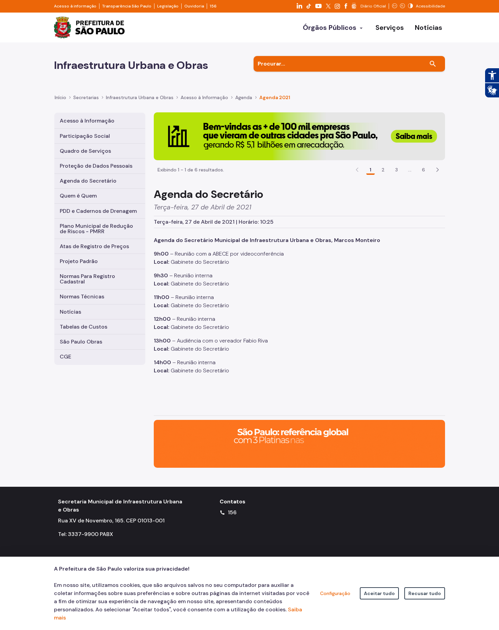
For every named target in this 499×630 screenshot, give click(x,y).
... (409, 170)
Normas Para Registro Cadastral (87, 279)
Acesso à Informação (204, 97)
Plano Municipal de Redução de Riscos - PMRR (96, 228)
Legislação (168, 6)
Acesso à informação (75, 6)
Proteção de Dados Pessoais (96, 165)
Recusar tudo (424, 593)
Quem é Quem (78, 195)
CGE (65, 356)
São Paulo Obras (81, 341)
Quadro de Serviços (85, 150)
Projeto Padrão (79, 261)
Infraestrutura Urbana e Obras (139, 97)
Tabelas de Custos (83, 326)
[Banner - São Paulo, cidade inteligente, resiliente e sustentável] (299, 443)
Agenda (243, 97)
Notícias (70, 311)
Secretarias (86, 97)
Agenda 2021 (274, 97)
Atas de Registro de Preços (94, 246)
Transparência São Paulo (126, 6)
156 (213, 6)
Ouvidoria (194, 6)
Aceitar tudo (379, 593)
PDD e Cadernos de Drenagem (98, 211)
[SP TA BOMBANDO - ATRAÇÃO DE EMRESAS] (299, 136)
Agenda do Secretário (88, 180)
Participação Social (85, 136)
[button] (437, 169)
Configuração (335, 593)
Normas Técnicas (82, 296)
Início (60, 97)
